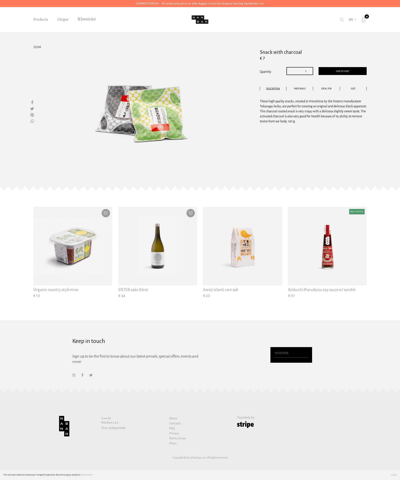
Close (394, 475)
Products (40, 19)
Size (353, 88)
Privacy (174, 433)
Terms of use (177, 438)
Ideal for (326, 88)
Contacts (175, 423)
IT (350, 25)
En (109, 418)
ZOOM (37, 47)
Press (172, 443)
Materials (299, 88)
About (173, 418)
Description (273, 88)
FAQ (172, 428)
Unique (63, 19)
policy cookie (86, 475)
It (102, 418)
